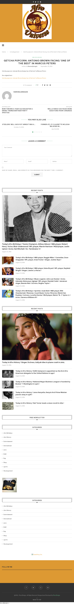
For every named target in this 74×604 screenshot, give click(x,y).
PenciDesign (56, 595)
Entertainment (7, 441)
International (7, 446)
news (5, 450)
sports (5, 467)
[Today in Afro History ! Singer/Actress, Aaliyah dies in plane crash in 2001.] (37, 336)
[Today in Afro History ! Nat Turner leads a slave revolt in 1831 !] (8, 406)
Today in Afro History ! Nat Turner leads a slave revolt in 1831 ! (40, 403)
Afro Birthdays (7, 433)
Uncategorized (14, 52)
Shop (5, 462)
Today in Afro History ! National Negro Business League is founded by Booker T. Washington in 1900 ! (43, 383)
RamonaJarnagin (32, 66)
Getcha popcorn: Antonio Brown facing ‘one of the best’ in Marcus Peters (24, 78)
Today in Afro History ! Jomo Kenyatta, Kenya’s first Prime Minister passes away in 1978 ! (41, 393)
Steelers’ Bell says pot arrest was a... (19, 124)
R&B (4, 454)
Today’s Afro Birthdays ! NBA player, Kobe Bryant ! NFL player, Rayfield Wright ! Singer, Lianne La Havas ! (43, 269)
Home (4, 52)
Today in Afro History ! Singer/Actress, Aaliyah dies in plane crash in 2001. (33, 362)
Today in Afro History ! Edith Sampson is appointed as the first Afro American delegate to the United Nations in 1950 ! (42, 372)
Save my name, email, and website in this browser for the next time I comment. (32, 170)
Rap (4, 458)
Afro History (7, 437)
